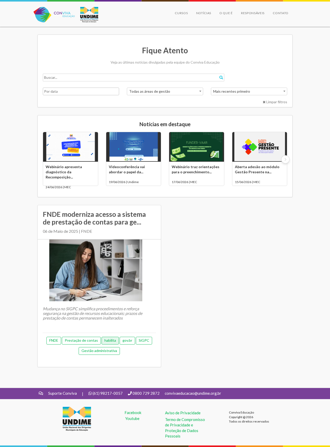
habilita (110, 340)
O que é (226, 13)
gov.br (127, 340)
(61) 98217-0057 (108, 393)
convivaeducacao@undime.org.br (193, 393)
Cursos (181, 13)
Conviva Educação (52, 9)
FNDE (53, 340)
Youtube (132, 418)
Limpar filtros (276, 102)
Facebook (133, 412)
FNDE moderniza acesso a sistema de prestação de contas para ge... (94, 218)
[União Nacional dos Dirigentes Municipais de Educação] (86, 14)
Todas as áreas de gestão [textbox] (149, 91)
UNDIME (70, 409)
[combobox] (165, 91)
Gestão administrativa (99, 350)
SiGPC (144, 340)
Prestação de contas (81, 340)
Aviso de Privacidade (183, 412)
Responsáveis (253, 13)
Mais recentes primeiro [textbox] (231, 91)
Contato (280, 13)
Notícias (203, 13)
